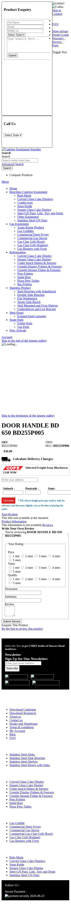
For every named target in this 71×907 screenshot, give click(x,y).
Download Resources (22, 713)
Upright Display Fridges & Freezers (31, 792)
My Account (17, 731)
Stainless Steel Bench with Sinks (29, 765)
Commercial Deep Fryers (25, 826)
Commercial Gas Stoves (24, 830)
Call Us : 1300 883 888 (26, 692)
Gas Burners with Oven (24, 841)
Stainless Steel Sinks (22, 754)
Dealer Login (60, 34)
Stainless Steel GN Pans (24, 875)
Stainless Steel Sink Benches (27, 758)
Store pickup (60, 31)
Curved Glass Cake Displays (27, 861)
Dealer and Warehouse (23, 723)
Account (7, 337)
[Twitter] (32, 885)
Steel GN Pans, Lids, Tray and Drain (32, 871)
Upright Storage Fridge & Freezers (31, 796)
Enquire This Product (15, 625)
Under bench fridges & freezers (28, 788)
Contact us (16, 720)
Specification (10, 514)
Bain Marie (16, 857)
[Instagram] (22, 885)
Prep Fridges (17, 799)
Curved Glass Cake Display (26, 781)
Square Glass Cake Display (26, 785)
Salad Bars (16, 803)
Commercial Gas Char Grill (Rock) (31, 833)
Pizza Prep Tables (20, 806)
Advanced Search (13, 164)
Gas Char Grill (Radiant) (24, 837)
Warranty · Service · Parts (58, 42)
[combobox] (20, 160)
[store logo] (21, 149)
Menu (5, 181)
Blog (12, 734)
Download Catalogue (22, 709)
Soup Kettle (16, 864)
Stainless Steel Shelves (23, 761)
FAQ (55, 24)
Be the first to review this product (22, 628)
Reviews (47, 525)
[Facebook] (27, 885)
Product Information (14, 521)
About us (15, 716)
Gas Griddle (17, 823)
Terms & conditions (21, 727)
